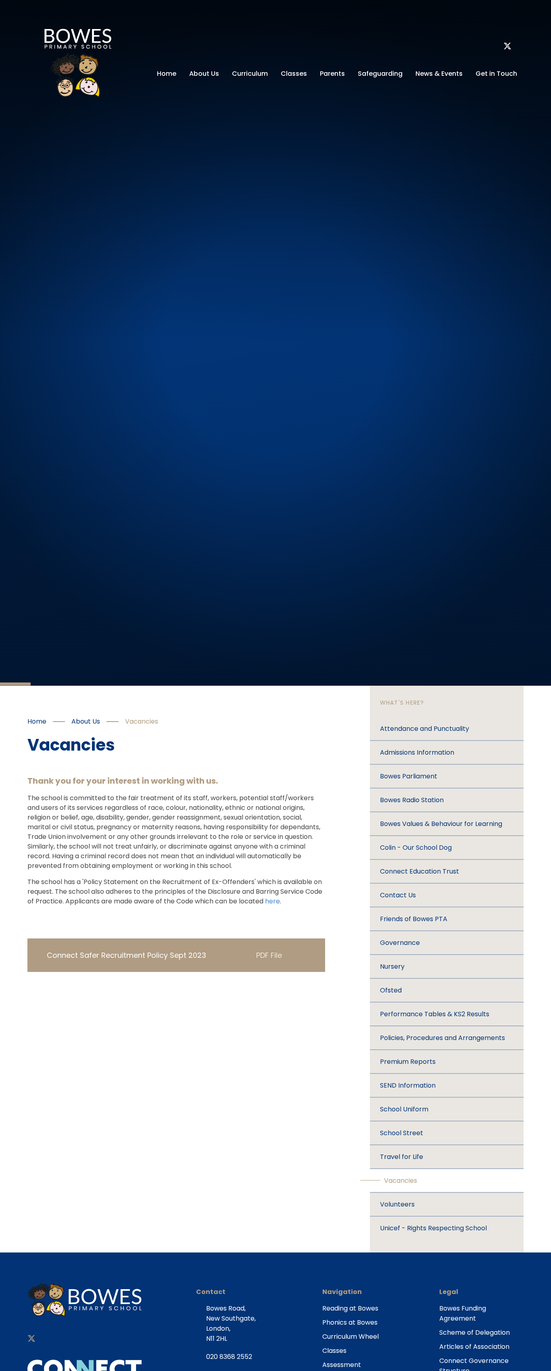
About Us (85, 721)
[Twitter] (507, 47)
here (272, 901)
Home (36, 721)
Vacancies (141, 721)
